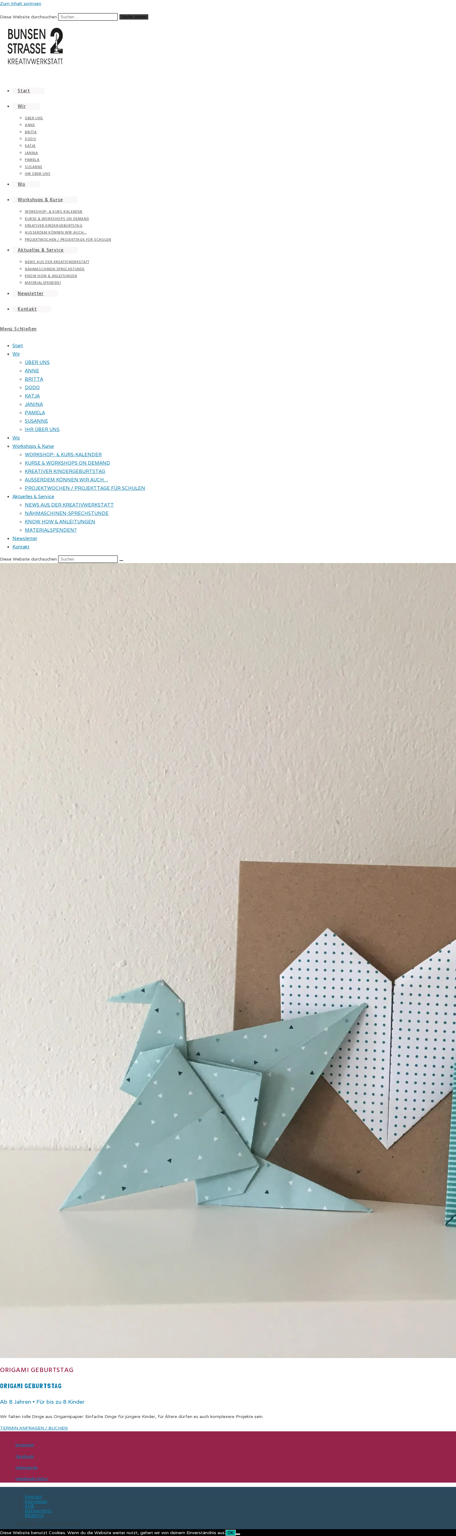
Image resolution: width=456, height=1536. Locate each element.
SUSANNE (36, 421)
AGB (29, 1506)
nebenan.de (27, 1468)
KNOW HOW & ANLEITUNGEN (60, 522)
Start (17, 345)
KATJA (32, 396)
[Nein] (238, 1534)
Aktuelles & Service (33, 496)
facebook (25, 1456)
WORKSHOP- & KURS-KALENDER (63, 454)
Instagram (25, 1445)
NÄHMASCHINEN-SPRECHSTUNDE (67, 513)
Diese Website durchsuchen (29, 17)
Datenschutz (38, 1511)
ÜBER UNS (37, 362)
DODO (32, 387)
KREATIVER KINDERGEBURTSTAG (65, 471)
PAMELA (35, 413)
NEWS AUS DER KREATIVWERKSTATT (69, 505)
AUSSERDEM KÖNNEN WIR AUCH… (66, 480)
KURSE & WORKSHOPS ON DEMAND (67, 463)
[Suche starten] (121, 560)
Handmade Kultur (32, 1479)
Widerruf (34, 1515)
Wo (16, 438)
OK (231, 1532)
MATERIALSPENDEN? (51, 530)
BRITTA (34, 379)
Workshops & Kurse (33, 446)
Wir (16, 354)
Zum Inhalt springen (20, 3)
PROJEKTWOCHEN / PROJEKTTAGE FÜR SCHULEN (85, 488)
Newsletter (24, 538)
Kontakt (20, 547)
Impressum (36, 1501)
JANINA (34, 404)
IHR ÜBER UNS (42, 429)
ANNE (32, 371)
